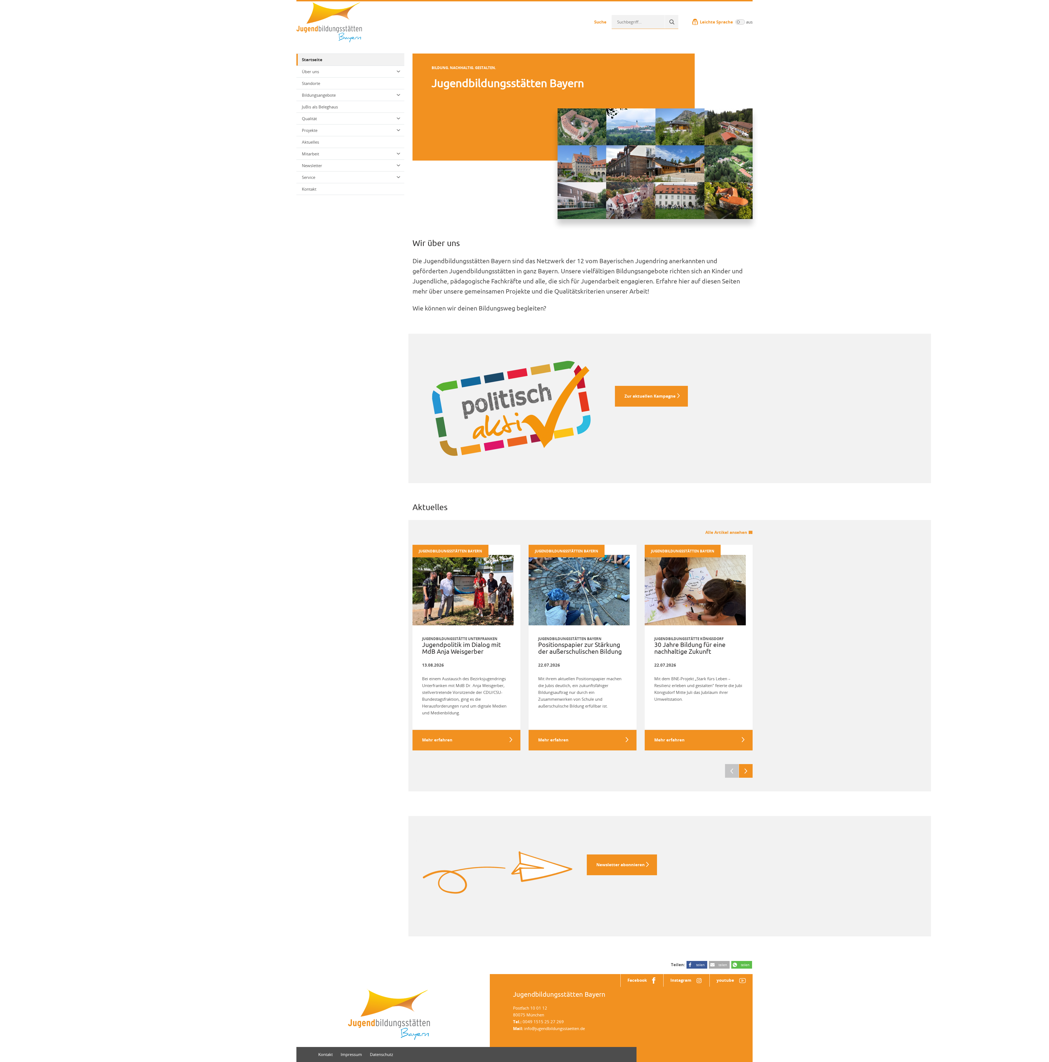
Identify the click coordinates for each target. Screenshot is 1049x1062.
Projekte (309, 130)
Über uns (310, 71)
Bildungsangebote (319, 95)
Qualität (309, 118)
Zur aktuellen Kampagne (650, 396)
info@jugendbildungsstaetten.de (554, 1028)
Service (308, 177)
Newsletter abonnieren (620, 865)
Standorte (311, 83)
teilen (700, 965)
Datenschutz (381, 1054)
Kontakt (309, 189)
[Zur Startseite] (329, 21)
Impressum (351, 1054)
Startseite (312, 60)
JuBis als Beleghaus (320, 107)
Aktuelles (310, 142)
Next (746, 771)
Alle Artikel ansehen (726, 532)
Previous (732, 771)
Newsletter (312, 165)
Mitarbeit (310, 153)
